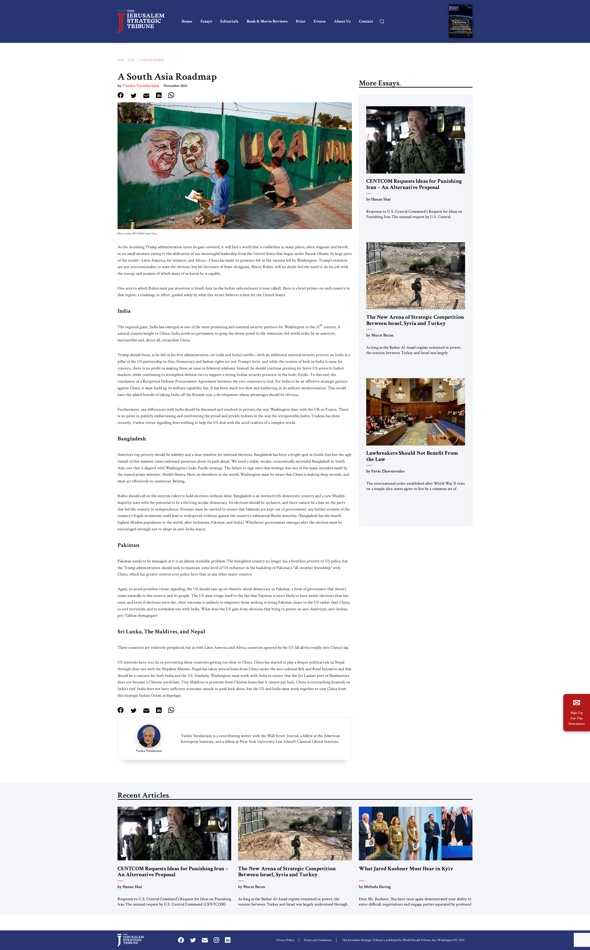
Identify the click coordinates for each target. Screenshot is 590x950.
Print (300, 21)
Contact (366, 21)
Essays (206, 21)
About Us (342, 21)
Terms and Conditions (318, 940)
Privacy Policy (285, 940)
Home (187, 21)
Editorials (229, 21)
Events (320, 21)
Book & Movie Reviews (267, 21)
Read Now (460, 22)
